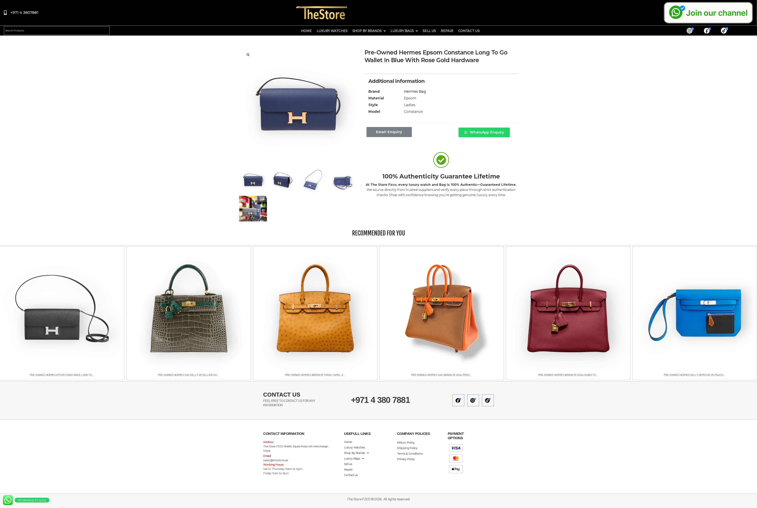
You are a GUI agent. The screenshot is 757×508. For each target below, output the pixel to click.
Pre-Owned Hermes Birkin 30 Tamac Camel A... (315, 374)
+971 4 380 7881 (380, 400)
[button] (248, 54)
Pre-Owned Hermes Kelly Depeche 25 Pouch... (695, 374)
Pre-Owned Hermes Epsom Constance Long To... (62, 374)
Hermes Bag (415, 91)
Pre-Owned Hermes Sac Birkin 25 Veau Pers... (441, 374)
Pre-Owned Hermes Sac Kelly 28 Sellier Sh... (188, 374)
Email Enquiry (389, 132)
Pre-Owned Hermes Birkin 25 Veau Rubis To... (568, 374)
